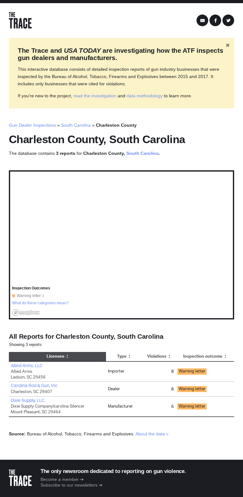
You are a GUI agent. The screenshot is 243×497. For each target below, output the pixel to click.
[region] (121, 245)
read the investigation (94, 95)
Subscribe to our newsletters (68, 485)
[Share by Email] (202, 21)
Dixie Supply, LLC (28, 400)
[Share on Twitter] (228, 21)
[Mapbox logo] (26, 312)
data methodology (145, 95)
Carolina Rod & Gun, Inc (34, 386)
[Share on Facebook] (215, 21)
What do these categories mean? (40, 303)
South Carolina (76, 125)
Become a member (59, 479)
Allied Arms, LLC (27, 366)
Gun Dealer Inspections (32, 125)
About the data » (152, 433)
